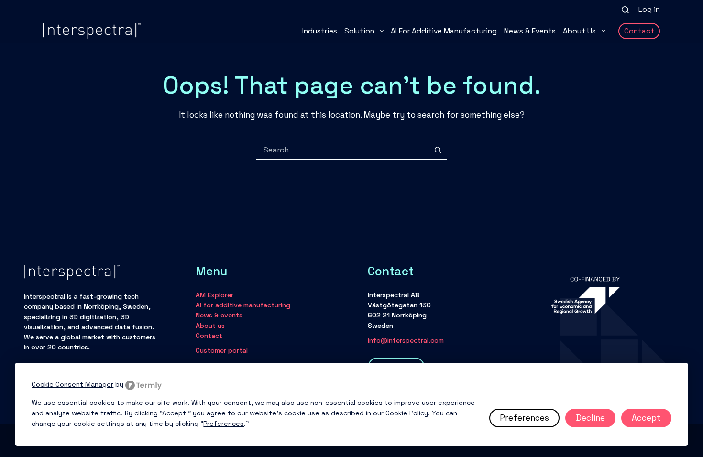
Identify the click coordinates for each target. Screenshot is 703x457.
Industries (319, 31)
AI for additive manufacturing (444, 31)
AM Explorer (214, 295)
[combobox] (342, 150)
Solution (359, 31)
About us (579, 31)
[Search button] (437, 150)
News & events (530, 31)
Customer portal (222, 350)
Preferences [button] (223, 423)
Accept (646, 418)
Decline (590, 418)
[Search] (625, 9)
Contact (639, 31)
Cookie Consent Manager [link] (72, 384)
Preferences (524, 418)
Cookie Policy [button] (406, 413)
